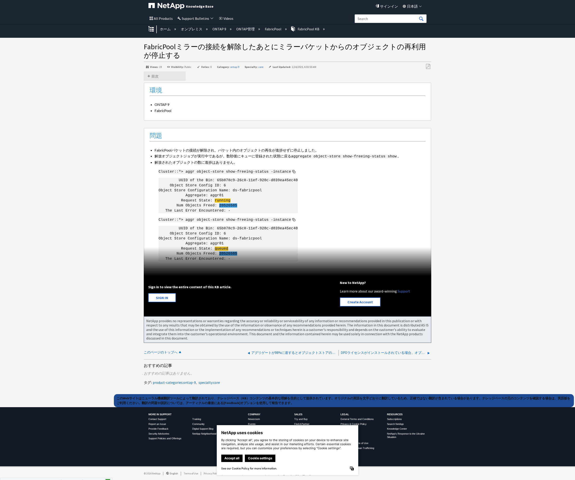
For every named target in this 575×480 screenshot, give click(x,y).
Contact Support (157, 419)
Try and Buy (301, 419)
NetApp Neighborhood (204, 433)
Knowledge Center (397, 428)
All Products (163, 18)
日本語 (412, 6)
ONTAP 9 (219, 29)
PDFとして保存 (428, 66)
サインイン (389, 6)
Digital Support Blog (202, 428)
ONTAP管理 (245, 29)
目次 (155, 76)
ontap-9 (234, 67)
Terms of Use (191, 473)
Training (196, 419)
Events (252, 424)
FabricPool (273, 29)
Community (198, 424)
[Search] (421, 19)
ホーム (165, 29)
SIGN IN (162, 297)
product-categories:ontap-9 (174, 382)
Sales (298, 414)
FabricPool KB (308, 29)
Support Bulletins (195, 18)
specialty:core (209, 382)
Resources (394, 414)
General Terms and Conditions (357, 419)
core (260, 67)
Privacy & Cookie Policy (354, 424)
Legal (345, 414)
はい (69, 475)
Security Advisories (158, 433)
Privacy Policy (211, 473)
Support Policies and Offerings (164, 438)
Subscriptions (394, 419)
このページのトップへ (160, 352)
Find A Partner (302, 424)
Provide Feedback (158, 428)
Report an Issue (157, 424)
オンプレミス (192, 29)
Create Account (360, 302)
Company (254, 414)
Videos (228, 18)
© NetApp (152, 473)
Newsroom (254, 419)
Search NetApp (395, 424)
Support (404, 291)
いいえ (92, 475)
